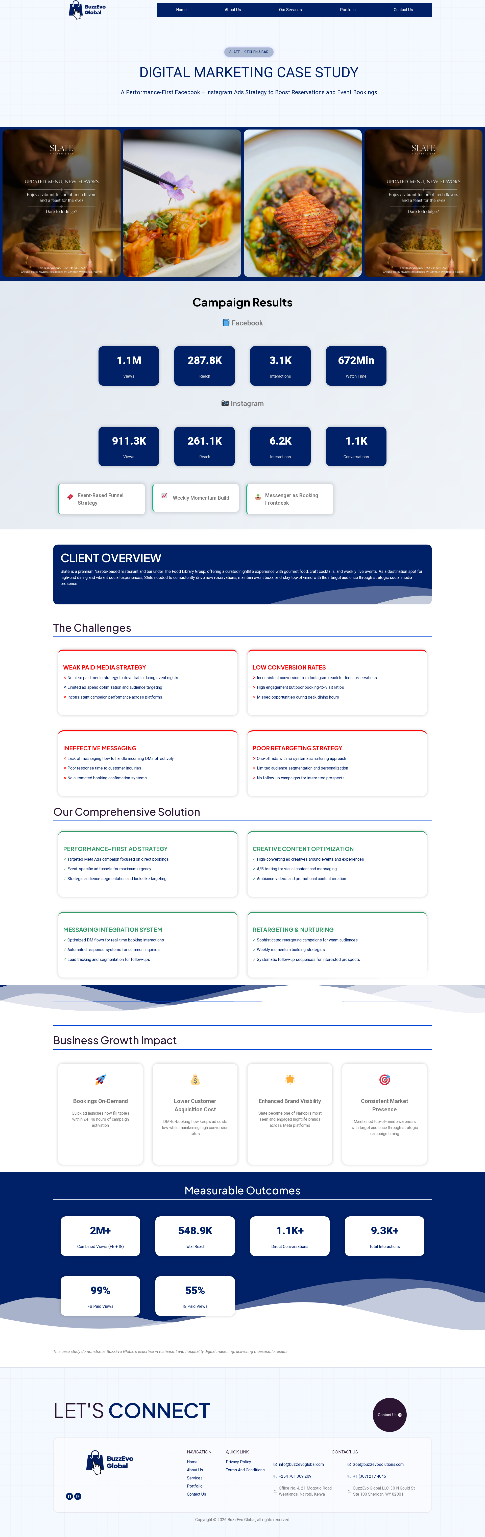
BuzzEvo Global (241, 1519)
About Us (233, 9)
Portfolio (348, 9)
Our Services (290, 9)
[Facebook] (69, 1496)
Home (181, 9)
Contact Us (403, 9)
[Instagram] (77, 1496)
